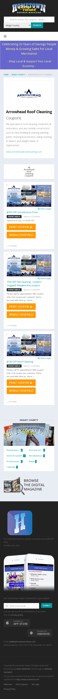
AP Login (35, 684)
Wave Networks (23, 669)
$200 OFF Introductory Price (22, 212)
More (29, 300)
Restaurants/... (14, 450)
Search (37, 25)
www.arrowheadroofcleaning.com (24, 151)
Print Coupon (19, 227)
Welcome (8, 684)
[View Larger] (29, 195)
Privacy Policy (9, 689)
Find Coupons (22, 684)
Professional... (14, 461)
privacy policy (17, 615)
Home (6, 74)
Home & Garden (16, 455)
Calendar (12, 467)
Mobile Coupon (20, 235)
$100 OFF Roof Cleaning (20, 361)
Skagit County (18, 74)
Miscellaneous (36, 455)
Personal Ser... (37, 450)
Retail (32, 461)
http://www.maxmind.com (28, 679)
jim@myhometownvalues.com (22, 641)
